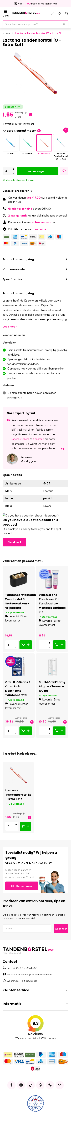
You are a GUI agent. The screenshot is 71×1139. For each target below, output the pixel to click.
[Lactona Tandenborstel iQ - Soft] (10, 142)
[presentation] (57, 130)
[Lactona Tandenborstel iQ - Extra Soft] (44, 142)
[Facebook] (11, 1085)
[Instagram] (21, 1085)
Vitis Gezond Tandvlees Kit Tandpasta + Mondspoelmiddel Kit (52, 603)
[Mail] (59, 1085)
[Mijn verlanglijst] (59, 14)
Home (6, 33)
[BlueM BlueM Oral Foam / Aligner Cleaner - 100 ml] (52, 666)
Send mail (14, 542)
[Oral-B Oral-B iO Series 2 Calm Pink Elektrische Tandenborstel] (18, 666)
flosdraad (38, 439)
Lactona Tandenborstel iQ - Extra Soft (39, 33)
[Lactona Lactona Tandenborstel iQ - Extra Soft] (18, 775)
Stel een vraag (24, 885)
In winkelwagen (35, 171)
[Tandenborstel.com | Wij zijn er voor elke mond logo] (25, 13)
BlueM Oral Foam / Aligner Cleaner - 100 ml (52, 686)
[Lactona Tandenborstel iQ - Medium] (27, 142)
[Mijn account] (52, 14)
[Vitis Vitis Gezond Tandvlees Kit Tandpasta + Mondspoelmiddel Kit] (52, 579)
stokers (24, 439)
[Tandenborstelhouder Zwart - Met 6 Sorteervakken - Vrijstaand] (18, 579)
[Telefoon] (50, 1085)
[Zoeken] (64, 24)
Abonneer (61, 928)
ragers (15, 439)
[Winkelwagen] (66, 14)
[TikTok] (31, 1085)
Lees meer (10, 326)
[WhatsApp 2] (40, 1085)
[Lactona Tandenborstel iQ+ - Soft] (61, 142)
